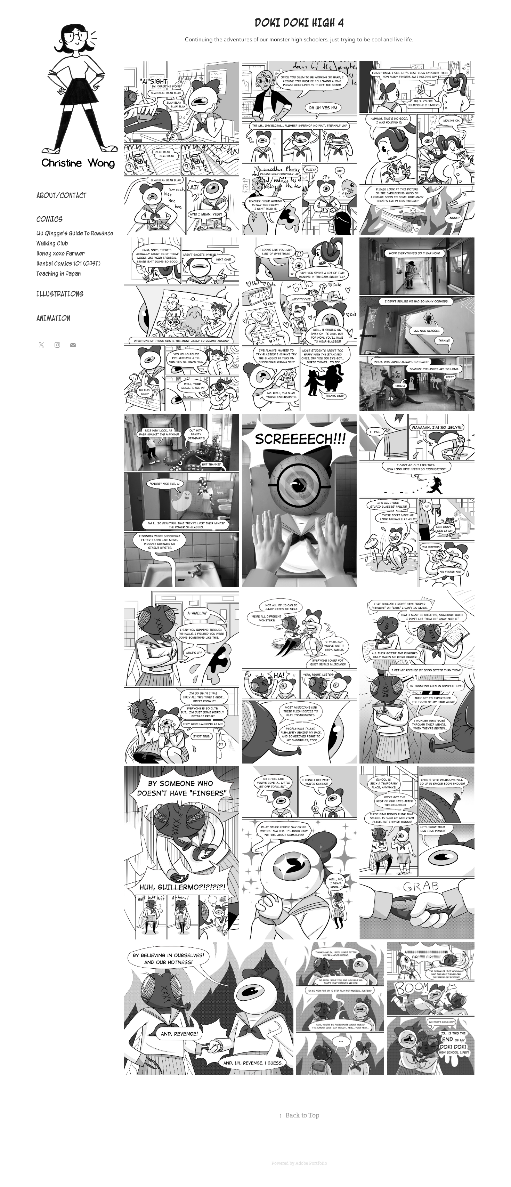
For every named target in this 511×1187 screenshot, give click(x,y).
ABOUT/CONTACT (61, 195)
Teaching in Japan (58, 273)
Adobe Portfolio (311, 1163)
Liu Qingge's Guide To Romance (74, 233)
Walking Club (52, 243)
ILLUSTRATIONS (59, 294)
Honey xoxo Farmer (60, 253)
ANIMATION (53, 318)
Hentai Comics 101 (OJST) (68, 263)
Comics (49, 219)
